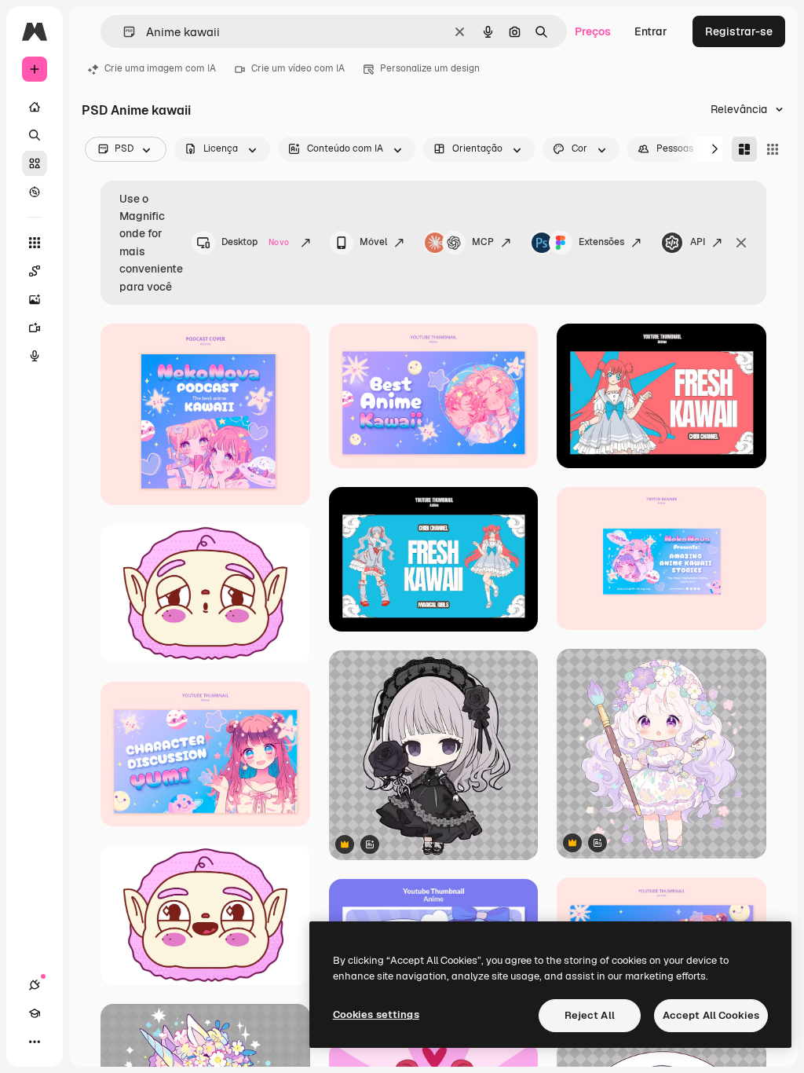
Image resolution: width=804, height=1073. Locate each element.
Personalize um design (430, 68)
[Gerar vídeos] (34, 327)
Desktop (255, 242)
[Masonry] (744, 149)
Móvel (373, 242)
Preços (593, 31)
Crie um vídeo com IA (298, 68)
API (697, 242)
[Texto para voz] (34, 355)
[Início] (34, 106)
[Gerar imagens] (34, 299)
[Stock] (34, 163)
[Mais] (34, 1041)
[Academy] (34, 1013)
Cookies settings (376, 1014)
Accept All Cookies (711, 1015)
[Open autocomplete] (122, 32)
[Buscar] (34, 135)
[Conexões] (34, 985)
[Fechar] (741, 242)
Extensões (601, 242)
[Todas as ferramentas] (34, 242)
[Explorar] (34, 191)
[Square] (772, 149)
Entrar (650, 31)
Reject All (590, 1015)
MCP (483, 242)
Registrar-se (739, 31)
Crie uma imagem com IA (160, 68)
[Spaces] (34, 271)
